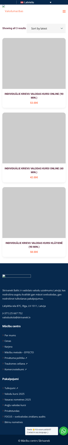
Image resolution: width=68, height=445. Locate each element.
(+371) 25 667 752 (12, 313)
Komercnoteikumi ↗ (16, 369)
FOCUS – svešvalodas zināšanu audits (25, 416)
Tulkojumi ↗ (11, 388)
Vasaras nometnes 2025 (18, 399)
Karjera (8, 346)
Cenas (8, 340)
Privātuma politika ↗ (16, 357)
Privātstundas (12, 410)
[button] (64, 11)
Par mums (10, 335)
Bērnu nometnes (14, 422)
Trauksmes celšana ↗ (16, 363)
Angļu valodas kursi (15, 405)
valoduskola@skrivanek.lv (16, 317)
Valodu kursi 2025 (15, 393)
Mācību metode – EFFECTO (19, 352)
